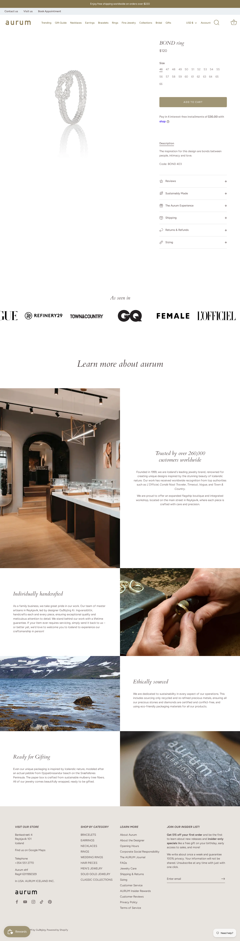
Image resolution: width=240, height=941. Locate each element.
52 (198, 69)
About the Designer (132, 840)
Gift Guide (61, 22)
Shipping (171, 217)
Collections (145, 22)
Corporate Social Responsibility (139, 851)
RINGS (85, 851)
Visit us (28, 11)
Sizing (169, 242)
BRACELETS (88, 834)
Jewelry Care (128, 868)
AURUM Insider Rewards (135, 891)
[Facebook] (17, 901)
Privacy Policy (128, 902)
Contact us (11, 11)
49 (180, 69)
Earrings (89, 22)
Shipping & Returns (132, 874)
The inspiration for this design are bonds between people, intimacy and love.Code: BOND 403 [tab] (190, 158)
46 (161, 69)
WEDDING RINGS (92, 857)
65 (217, 76)
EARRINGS (87, 840)
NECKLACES (89, 846)
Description (166, 143)
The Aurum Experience (179, 205)
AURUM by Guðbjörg (34, 929)
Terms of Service (130, 908)
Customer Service (131, 885)
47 (167, 69)
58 (173, 76)
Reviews (170, 181)
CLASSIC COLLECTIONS (96, 879)
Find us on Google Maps (30, 850)
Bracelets (103, 22)
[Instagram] (33, 901)
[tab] (168, 143)
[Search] (216, 23)
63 (204, 76)
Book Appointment (49, 11)
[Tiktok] (42, 901)
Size (162, 63)
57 (167, 76)
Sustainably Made (176, 193)
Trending (46, 22)
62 (198, 76)
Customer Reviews (132, 896)
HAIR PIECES (89, 863)
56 (161, 76)
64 (210, 76)
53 (205, 69)
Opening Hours (129, 846)
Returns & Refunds (177, 230)
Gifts (168, 22)
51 (192, 69)
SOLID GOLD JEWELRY (95, 874)
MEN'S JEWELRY (91, 868)
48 (173, 69)
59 (180, 76)
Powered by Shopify (57, 929)
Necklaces (76, 22)
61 (192, 76)
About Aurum (128, 834)
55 (218, 69)
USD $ (189, 22)
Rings (115, 22)
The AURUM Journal (132, 857)
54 (211, 69)
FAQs (123, 863)
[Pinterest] (50, 901)
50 (186, 69)
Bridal (159, 22)
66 (160, 84)
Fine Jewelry (129, 22)
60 (186, 76)
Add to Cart (193, 102)
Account (206, 22)
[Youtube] (25, 901)
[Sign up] (223, 879)
